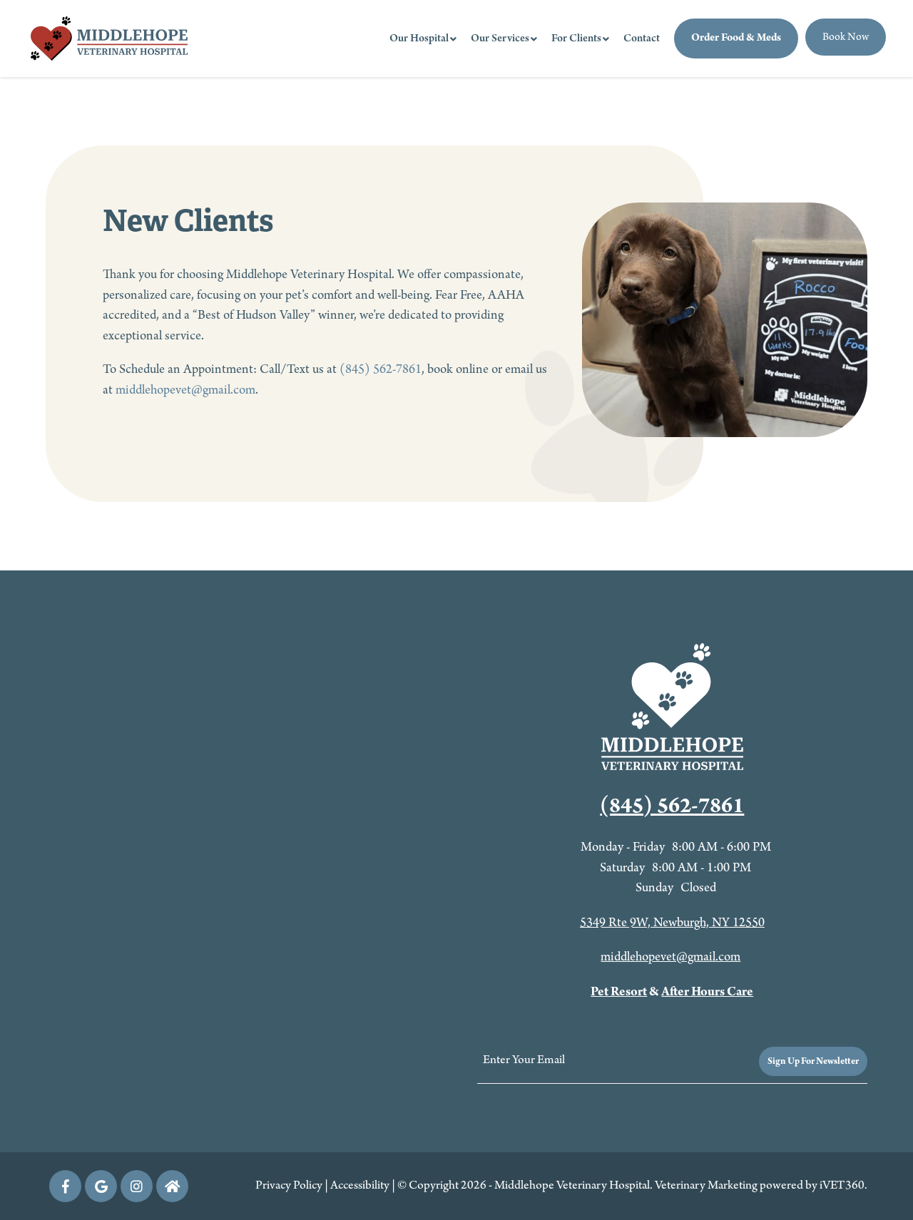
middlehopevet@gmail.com (185, 390)
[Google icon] (101, 1186)
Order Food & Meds (736, 37)
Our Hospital (419, 38)
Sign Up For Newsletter (813, 1061)
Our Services (500, 38)
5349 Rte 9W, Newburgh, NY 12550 (672, 923)
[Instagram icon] (137, 1186)
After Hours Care (707, 992)
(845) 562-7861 (381, 369)
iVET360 (842, 1185)
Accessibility (359, 1185)
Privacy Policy (288, 1185)
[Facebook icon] (65, 1186)
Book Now (845, 37)
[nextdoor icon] (172, 1186)
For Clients (576, 38)
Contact (641, 38)
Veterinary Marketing (706, 1185)
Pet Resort (619, 992)
